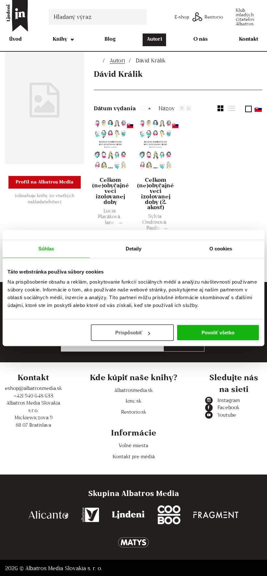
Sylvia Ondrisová (154, 219)
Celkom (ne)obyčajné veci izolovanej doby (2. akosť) (155, 193)
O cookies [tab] (220, 248)
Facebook (228, 407)
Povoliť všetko (218, 332)
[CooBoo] (169, 515)
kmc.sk (133, 401)
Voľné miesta (133, 445)
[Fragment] (216, 515)
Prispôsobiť (128, 332)
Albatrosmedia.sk (133, 390)
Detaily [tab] (134, 248)
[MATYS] (133, 542)
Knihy (60, 39)
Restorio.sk (133, 412)
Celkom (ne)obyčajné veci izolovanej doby (110, 191)
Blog (110, 39)
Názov (167, 108)
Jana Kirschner (109, 225)
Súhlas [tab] (46, 248)
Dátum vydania (115, 108)
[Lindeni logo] (128, 515)
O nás (200, 39)
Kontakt (248, 39)
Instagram (229, 400)
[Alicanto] (48, 515)
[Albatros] (90, 515)
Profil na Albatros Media (45, 181)
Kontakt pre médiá (134, 456)
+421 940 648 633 (33, 396)
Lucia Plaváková (109, 214)
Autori (154, 39)
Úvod (15, 39)
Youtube (227, 415)
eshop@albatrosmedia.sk (33, 388)
